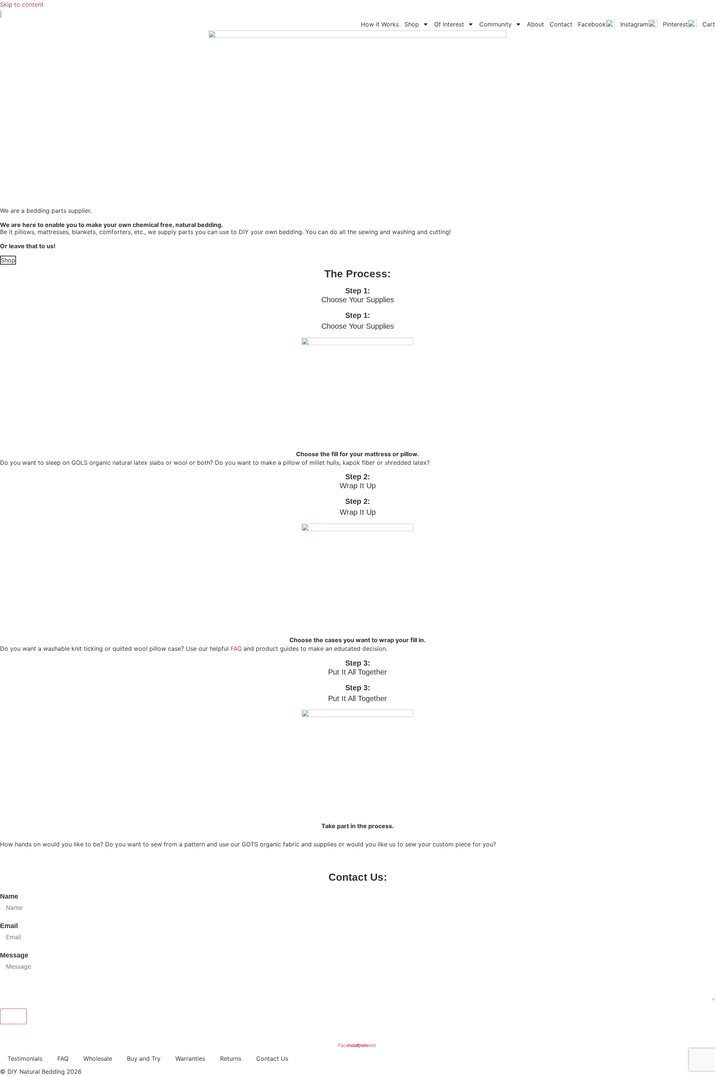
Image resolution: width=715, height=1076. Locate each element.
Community (495, 24)
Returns (230, 1058)
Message (14, 955)
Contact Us (272, 1058)
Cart (708, 24)
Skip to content (22, 4)
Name (9, 896)
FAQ (236, 648)
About (535, 24)
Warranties (190, 1058)
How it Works (380, 24)
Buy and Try (144, 1058)
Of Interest (449, 24)
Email (9, 925)
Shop (411, 24)
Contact (561, 24)
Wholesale (97, 1058)
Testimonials (24, 1058)
